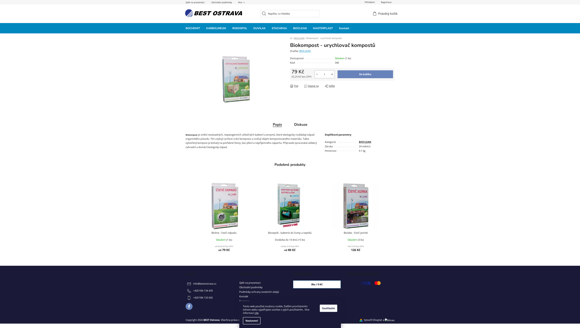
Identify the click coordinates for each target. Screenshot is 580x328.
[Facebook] (189, 306)
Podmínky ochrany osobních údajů (259, 292)
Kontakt (243, 296)
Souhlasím (328, 308)
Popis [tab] (277, 124)
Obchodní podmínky (221, 2)
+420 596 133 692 (203, 297)
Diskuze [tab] (300, 124)
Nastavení (251, 320)
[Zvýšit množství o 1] (332, 74)
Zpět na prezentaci (195, 2)
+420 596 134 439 (203, 290)
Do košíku (365, 74)
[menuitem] (193, 28)
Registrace (386, 2)
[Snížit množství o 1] (317, 74)
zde (256, 313)
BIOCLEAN (305, 51)
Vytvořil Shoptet (373, 320)
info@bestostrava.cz (204, 283)
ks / (317, 284)
